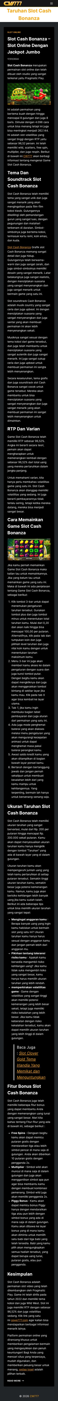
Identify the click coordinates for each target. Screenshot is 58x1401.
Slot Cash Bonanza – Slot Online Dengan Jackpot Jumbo (28, 45)
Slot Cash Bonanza (19, 247)
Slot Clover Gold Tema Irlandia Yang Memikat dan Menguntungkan (31, 1065)
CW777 (27, 156)
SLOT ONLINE (14, 32)
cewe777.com (19, 1320)
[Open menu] (51, 3)
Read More (15, 1380)
